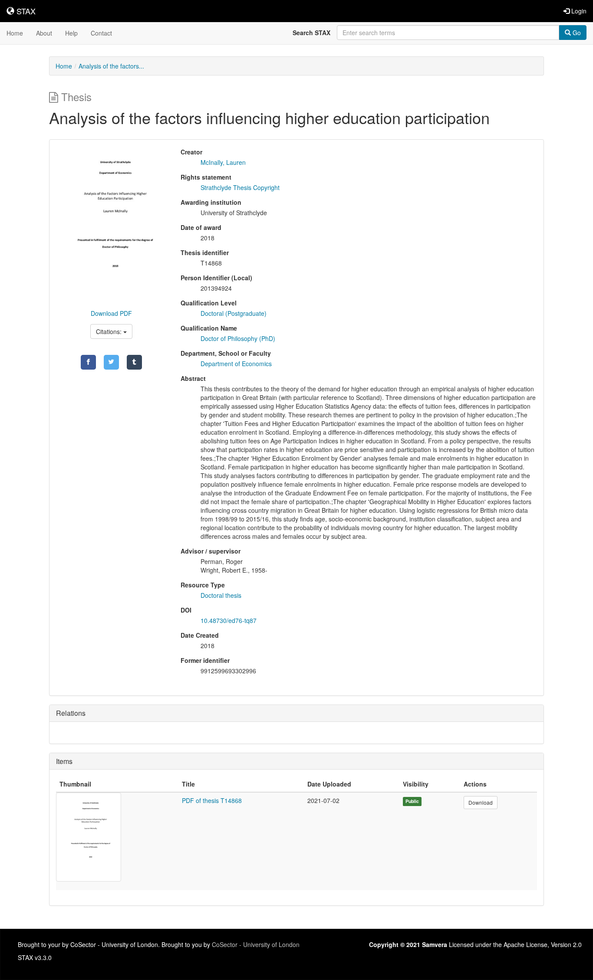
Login (578, 11)
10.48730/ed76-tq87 (229, 620)
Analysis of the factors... (111, 66)
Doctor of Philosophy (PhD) (238, 338)
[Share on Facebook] (88, 362)
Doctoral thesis (221, 595)
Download (480, 802)
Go (576, 32)
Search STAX (311, 32)
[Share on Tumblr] (134, 362)
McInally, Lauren (223, 162)
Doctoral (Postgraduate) (234, 313)
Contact (101, 33)
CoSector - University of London (256, 944)
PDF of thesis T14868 (212, 800)
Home (15, 33)
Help (71, 33)
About (44, 33)
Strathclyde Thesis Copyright (240, 187)
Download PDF (111, 313)
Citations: (109, 331)
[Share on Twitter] (111, 362)
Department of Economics (236, 363)
